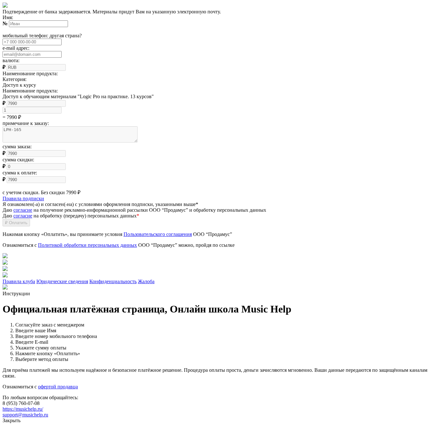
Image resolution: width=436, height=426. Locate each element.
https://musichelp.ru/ (23, 409)
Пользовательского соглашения (158, 234)
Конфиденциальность (113, 281)
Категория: (14, 79)
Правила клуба (19, 281)
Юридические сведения (62, 281)
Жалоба (146, 281)
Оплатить (16, 222)
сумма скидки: (18, 159)
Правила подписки (23, 198)
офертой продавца (58, 386)
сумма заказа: (17, 146)
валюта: (11, 60)
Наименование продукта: (30, 90)
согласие (22, 210)
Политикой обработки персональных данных (87, 245)
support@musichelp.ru (25, 414)
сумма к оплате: (20, 172)
